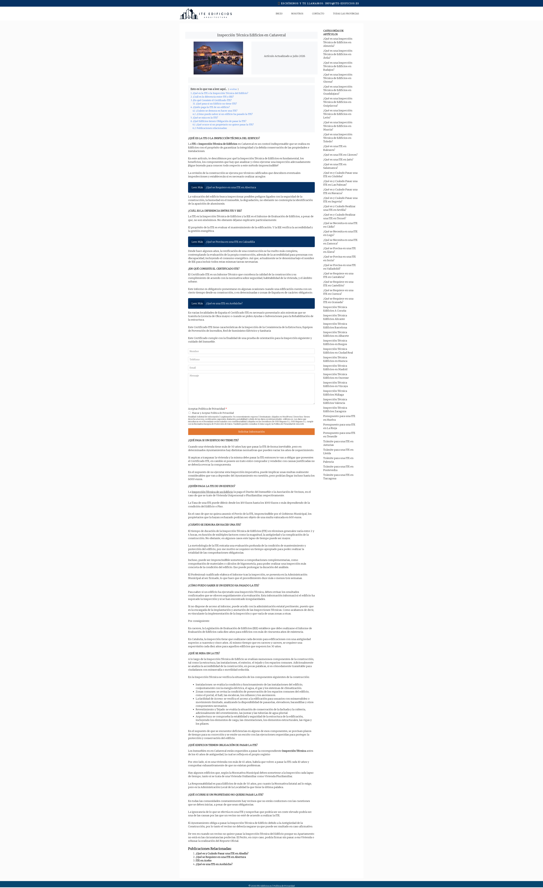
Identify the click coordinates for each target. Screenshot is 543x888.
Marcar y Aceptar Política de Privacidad (213, 412)
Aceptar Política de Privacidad (207, 408)
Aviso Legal (265, 424)
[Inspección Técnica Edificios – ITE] (206, 13)
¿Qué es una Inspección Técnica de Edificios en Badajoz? (337, 66)
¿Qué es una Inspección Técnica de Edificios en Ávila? (337, 54)
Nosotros (297, 13)
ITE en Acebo (204, 860)
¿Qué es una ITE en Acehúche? (214, 864)
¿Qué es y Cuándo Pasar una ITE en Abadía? (222, 853)
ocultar (233, 89)
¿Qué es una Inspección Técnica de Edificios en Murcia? (337, 126)
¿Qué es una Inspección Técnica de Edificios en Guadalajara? (337, 90)
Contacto (318, 13)
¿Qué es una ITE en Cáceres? (340, 154)
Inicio (279, 13)
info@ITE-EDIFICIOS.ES (342, 3)
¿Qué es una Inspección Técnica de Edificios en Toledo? (337, 138)
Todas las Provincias (346, 13)
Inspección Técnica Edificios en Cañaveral (251, 35)
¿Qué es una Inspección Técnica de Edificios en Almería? (337, 42)
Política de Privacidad (283, 424)
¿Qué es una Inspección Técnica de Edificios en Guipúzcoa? (337, 102)
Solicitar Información (251, 431)
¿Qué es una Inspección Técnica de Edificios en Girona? (337, 78)
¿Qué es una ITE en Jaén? (338, 159)
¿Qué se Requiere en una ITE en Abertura (221, 857)
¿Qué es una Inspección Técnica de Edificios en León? (337, 114)
